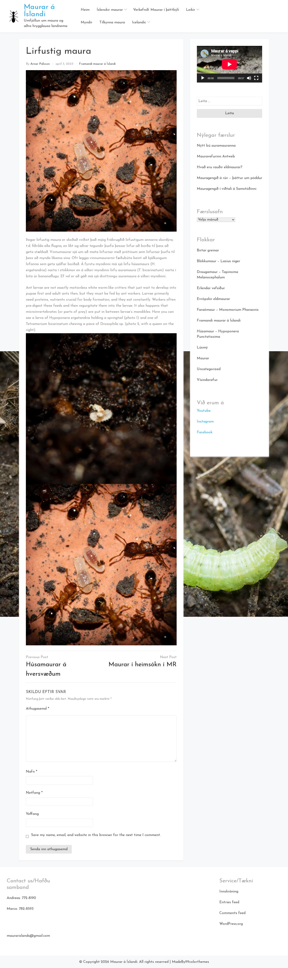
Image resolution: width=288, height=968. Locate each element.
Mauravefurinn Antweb (216, 156)
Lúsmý (202, 347)
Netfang (34, 793)
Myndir (86, 22)
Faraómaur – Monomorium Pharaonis (228, 310)
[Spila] (202, 78)
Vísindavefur (207, 380)
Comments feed (232, 913)
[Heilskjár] (256, 78)
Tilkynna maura (112, 22)
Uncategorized (208, 369)
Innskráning (228, 891)
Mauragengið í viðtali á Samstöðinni (226, 189)
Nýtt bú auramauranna (216, 146)
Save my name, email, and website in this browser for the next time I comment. (96, 835)
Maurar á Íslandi (39, 11)
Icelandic (139, 22)
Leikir (190, 10)
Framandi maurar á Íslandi (97, 64)
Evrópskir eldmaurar (213, 299)
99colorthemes (197, 962)
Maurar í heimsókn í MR (142, 665)
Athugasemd (37, 709)
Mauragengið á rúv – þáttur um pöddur (229, 178)
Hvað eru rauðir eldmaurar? (219, 167)
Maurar (203, 358)
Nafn (31, 772)
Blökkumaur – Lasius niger (218, 261)
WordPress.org (231, 924)
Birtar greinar (208, 250)
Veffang (32, 814)
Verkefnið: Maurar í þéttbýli (156, 10)
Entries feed (229, 902)
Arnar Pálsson (40, 64)
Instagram (205, 421)
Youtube (204, 411)
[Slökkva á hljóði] (249, 78)
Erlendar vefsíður (211, 288)
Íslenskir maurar (110, 10)
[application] (229, 64)
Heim (85, 10)
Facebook (204, 432)
